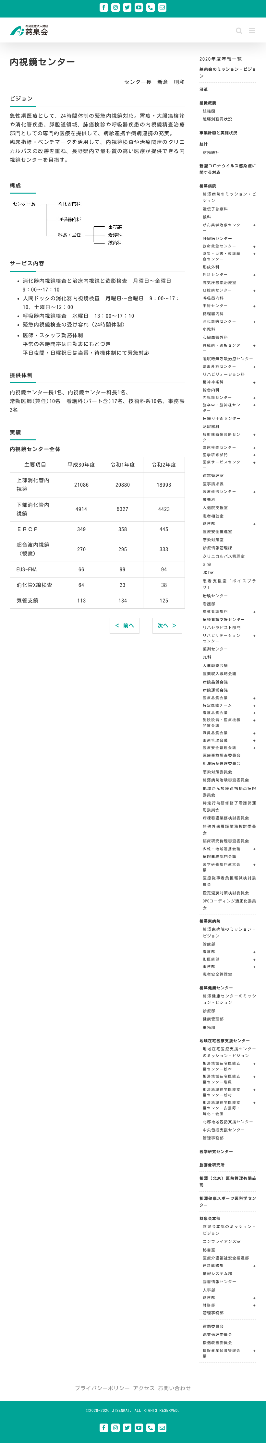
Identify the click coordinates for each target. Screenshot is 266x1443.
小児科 (209, 329)
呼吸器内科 (213, 298)
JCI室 (208, 572)
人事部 (209, 1290)
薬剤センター (215, 649)
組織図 (209, 111)
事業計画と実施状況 (218, 133)
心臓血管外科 (215, 337)
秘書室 (209, 1250)
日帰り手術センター (222, 418)
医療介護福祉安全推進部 (226, 1258)
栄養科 (209, 499)
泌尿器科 (211, 426)
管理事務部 (213, 1138)
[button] (229, 228)
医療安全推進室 (217, 531)
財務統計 (211, 152)
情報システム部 (217, 1273)
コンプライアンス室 (222, 1241)
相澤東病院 (210, 921)
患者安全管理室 (217, 974)
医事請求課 (213, 484)
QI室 (207, 564)
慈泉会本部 (210, 1218)
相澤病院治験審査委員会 (226, 780)
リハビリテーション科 (224, 374)
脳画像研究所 (212, 1165)
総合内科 (211, 390)
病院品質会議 (215, 682)
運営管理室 (213, 475)
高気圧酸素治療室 (219, 282)
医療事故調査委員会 (222, 755)
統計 (204, 144)
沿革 (204, 89)
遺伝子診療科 (215, 209)
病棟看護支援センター (224, 619)
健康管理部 (213, 1019)
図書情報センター (219, 1281)
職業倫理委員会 (217, 1334)
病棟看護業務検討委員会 (226, 818)
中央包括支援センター (224, 1130)
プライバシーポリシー (102, 1388)
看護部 (209, 604)
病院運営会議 (215, 690)
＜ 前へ (124, 625)
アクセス (144, 1388)
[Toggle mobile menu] (252, 30)
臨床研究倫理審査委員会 (226, 841)
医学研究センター (216, 1151)
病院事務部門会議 (219, 856)
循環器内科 (213, 314)
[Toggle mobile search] (239, 30)
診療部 (209, 944)
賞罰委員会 (213, 1326)
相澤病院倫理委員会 (222, 763)
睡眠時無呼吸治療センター (228, 359)
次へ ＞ (167, 625)
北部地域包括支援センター (228, 1122)
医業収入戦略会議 (219, 673)
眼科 (207, 217)
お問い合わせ (174, 1388)
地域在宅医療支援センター (225, 1041)
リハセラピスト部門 (222, 627)
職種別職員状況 (217, 119)
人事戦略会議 (215, 665)
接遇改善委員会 (217, 1342)
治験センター (215, 596)
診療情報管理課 (217, 548)
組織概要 (208, 103)
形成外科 (211, 267)
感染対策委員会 (217, 772)
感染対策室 (213, 540)
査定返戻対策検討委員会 (226, 893)
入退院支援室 (215, 507)
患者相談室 (213, 516)
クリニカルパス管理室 (224, 556)
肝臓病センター (217, 238)
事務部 (209, 1027)
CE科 (207, 657)
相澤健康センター (216, 988)
